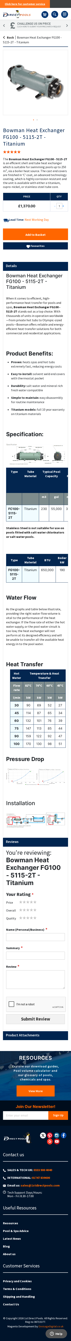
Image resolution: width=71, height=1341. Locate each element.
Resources (10, 1223)
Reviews (12, 841)
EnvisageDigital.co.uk (51, 1326)
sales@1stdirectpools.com (40, 1185)
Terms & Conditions (17, 1289)
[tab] (35, 266)
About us (9, 1254)
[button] (34, 120)
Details (11, 265)
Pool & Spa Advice (16, 1231)
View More (36, 1091)
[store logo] (22, 14)
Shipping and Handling (19, 1296)
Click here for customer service (25, 4)
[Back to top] (65, 1328)
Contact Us (11, 1304)
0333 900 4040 (43, 1170)
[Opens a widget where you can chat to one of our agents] (56, 1334)
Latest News (12, 1239)
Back (10, 37)
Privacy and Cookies (17, 1281)
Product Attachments (22, 1035)
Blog (6, 1246)
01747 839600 (41, 1178)
